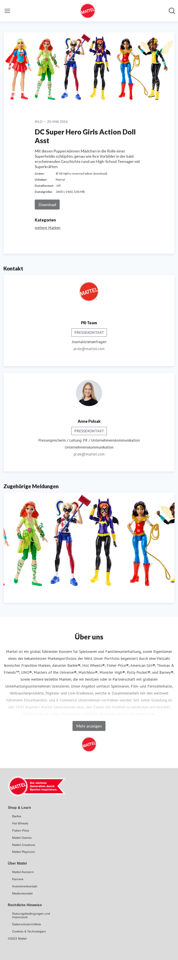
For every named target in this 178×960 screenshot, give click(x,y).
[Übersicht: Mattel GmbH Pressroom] (87, 11)
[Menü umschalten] (7, 11)
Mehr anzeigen (89, 726)
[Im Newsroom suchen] (171, 10)
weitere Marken (47, 227)
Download (47, 204)
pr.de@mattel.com (89, 348)
